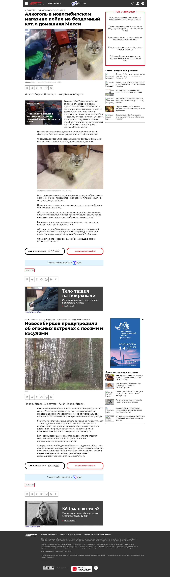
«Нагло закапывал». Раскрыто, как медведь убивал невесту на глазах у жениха (130, 100)
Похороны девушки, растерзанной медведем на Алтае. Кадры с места (125, 19)
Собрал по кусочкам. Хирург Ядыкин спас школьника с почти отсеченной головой (130, 84)
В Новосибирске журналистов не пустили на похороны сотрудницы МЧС (125, 58)
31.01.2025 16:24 (30, 10)
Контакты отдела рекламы (70, 534)
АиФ (26, 391)
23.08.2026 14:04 (31, 319)
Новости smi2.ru (33, 312)
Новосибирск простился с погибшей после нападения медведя (125, 38)
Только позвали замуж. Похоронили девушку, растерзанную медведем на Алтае (125, 28)
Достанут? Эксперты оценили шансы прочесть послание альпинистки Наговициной (130, 76)
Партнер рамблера (63, 568)
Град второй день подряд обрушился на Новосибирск (125, 48)
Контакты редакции (49, 534)
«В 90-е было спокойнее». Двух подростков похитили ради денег (129, 91)
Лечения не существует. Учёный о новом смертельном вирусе (129, 401)
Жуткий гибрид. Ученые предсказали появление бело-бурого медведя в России (130, 418)
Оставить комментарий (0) (85, 251)
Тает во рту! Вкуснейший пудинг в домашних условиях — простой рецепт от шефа (129, 377)
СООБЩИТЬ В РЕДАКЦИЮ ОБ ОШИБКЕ (97, 534)
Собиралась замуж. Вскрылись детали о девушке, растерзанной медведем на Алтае (129, 410)
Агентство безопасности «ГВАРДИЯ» (46, 82)
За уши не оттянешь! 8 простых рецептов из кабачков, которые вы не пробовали (130, 109)
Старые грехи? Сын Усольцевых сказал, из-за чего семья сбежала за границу (130, 117)
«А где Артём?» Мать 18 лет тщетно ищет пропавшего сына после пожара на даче (129, 394)
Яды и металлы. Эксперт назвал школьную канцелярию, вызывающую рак (128, 385)
